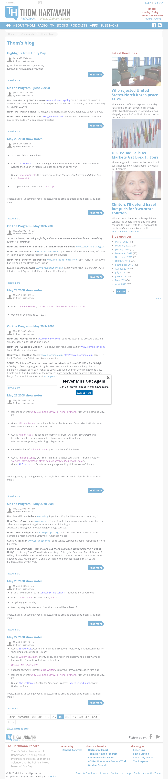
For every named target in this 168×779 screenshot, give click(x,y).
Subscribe (84, 392)
